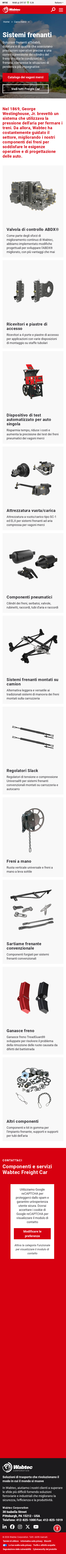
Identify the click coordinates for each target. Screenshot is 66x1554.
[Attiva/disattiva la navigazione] (61, 9)
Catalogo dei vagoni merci (25, 77)
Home (6, 21)
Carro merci (20, 21)
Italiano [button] (58, 3)
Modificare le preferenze (32, 1234)
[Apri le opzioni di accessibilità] (57, 1528)
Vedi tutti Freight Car (25, 89)
